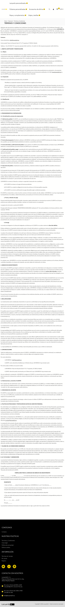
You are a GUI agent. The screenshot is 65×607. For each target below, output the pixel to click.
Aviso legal (5, 543)
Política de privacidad (8, 545)
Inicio (5, 21)
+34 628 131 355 (8, 592)
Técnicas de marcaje (7, 556)
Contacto (4, 532)
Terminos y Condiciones (8, 540)
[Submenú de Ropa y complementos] (25, 15)
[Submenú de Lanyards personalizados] (27, 3)
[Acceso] (53, 9)
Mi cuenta (4, 558)
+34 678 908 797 (8, 587)
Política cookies (6, 547)
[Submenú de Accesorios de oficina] (44, 9)
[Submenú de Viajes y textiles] (39, 15)
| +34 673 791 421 (17, 587)
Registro (4, 561)
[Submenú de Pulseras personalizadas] (26, 9)
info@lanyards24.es (14, 40)
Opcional (10, 21)
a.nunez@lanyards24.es (11, 420)
